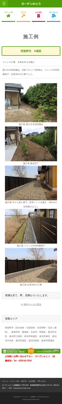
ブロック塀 (8, 12)
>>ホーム (5, 381)
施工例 (23, 12)
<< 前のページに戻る (31, 304)
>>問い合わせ (41, 381)
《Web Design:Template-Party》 (31, 399)
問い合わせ (53, 12)
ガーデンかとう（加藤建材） (28, 397)
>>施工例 (23, 381)
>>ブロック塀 (14, 381)
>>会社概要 (31, 381)
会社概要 (38, 12)
